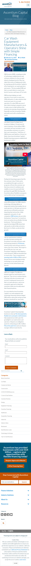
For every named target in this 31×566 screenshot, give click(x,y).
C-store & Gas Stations (7, 395)
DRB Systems (14, 216)
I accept (15, 563)
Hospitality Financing (6, 416)
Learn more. (22, 559)
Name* (6, 344)
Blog (11, 30)
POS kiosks (21, 243)
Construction (4, 388)
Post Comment (11, 368)
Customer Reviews (11, 59)
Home (6, 30)
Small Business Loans (6, 429)
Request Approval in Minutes (15, 460)
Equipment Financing (6, 405)
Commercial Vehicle (6, 385)
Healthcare (4, 412)
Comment (7, 356)
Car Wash (22, 57)
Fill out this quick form (10, 326)
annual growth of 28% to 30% (12, 257)
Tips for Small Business (7, 436)
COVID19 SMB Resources (7, 392)
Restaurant (4, 426)
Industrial (3, 419)
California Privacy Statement (19, 549)
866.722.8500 (25, 2)
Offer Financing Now (15, 466)
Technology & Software (7, 433)
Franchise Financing (6, 409)
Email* (6, 350)
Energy (3, 402)
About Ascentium (5, 378)
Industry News (4, 423)
